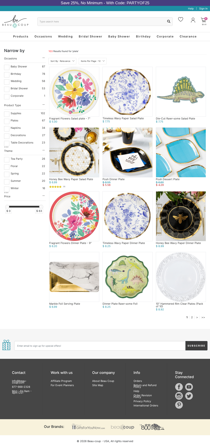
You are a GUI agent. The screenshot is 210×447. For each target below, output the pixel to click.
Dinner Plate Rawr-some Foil (120, 303)
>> (203, 317)
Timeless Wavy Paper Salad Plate (123, 118)
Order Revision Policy (143, 396)
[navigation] (25, 132)
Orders (138, 381)
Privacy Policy (142, 401)
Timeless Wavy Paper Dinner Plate (124, 243)
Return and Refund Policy (145, 386)
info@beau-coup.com (19, 381)
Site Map (97, 385)
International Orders (146, 405)
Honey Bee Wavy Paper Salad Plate (71, 179)
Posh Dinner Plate (114, 179)
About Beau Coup (103, 381)
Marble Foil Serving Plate (64, 303)
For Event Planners (62, 385)
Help (191, 8)
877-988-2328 (21, 386)
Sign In (203, 8)
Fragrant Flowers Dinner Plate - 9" (70, 243)
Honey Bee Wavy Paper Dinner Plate (178, 243)
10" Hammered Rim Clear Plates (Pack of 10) (179, 305)
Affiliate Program (61, 381)
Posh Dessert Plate (167, 179)
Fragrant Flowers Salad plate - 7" (69, 118)
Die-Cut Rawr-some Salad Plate (175, 118)
